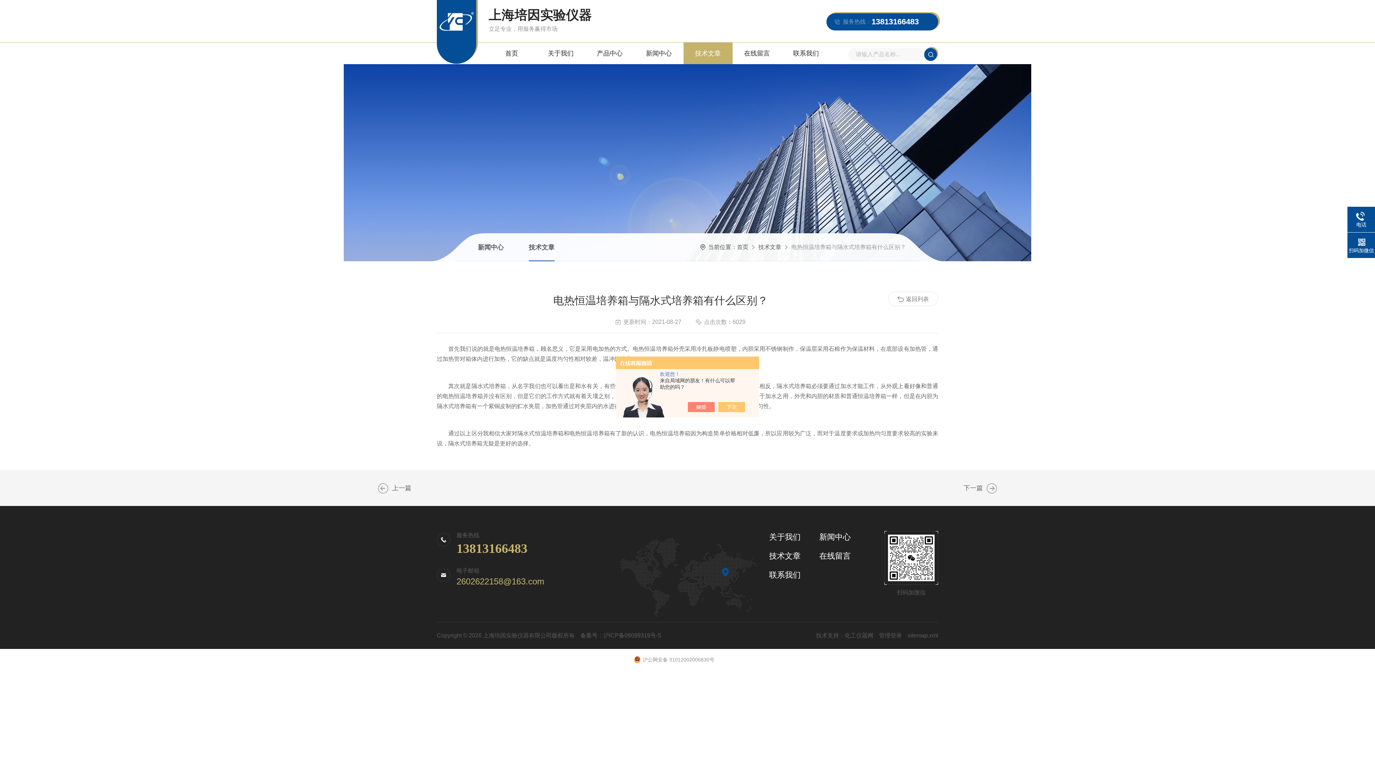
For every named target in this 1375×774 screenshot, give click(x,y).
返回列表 (917, 299)
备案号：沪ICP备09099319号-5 (620, 635)
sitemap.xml (923, 635)
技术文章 (708, 53)
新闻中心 (659, 53)
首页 (511, 53)
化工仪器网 (859, 635)
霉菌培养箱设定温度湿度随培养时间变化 (383, 488)
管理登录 (890, 635)
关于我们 (561, 53)
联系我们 (806, 53)
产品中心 (610, 53)
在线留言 (757, 53)
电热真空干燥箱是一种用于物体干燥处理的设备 (991, 488)
